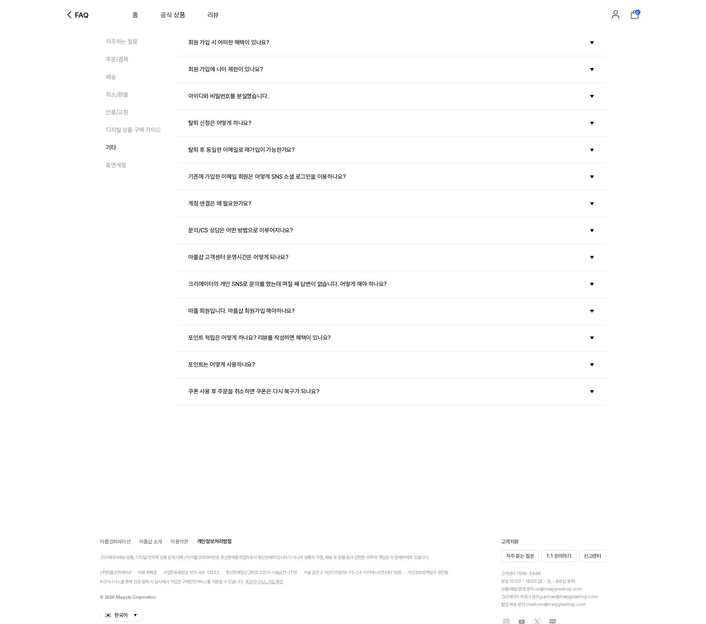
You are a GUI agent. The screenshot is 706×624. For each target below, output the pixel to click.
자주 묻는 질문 (520, 556)
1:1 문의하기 (558, 556)
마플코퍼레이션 (115, 542)
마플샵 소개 (150, 542)
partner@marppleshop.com (569, 596)
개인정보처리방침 (214, 541)
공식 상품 (172, 15)
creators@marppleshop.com (556, 604)
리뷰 (213, 15)
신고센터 (592, 556)
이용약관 (179, 542)
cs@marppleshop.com (558, 589)
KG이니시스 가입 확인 (264, 581)
